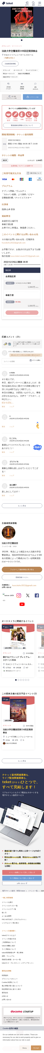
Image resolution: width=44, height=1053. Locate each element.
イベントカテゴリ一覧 (10, 906)
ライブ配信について (9, 949)
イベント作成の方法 (9, 939)
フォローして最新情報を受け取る (22, 569)
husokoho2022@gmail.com (13, 242)
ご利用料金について (9, 942)
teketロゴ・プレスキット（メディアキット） (18, 963)
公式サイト (8, 596)
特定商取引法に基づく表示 (11, 989)
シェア (11, 406)
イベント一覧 (33, 891)
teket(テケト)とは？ (9, 935)
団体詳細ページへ (22, 577)
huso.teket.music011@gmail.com (24, 256)
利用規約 (5, 975)
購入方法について (35, 173)
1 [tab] (21, 40)
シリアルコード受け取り (10, 923)
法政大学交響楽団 (10, 543)
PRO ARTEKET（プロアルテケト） (14, 919)
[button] (16, 680)
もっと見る (22, 506)
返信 (3, 406)
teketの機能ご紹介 (8, 946)
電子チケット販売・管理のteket (13, 891)
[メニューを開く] (39, 3)
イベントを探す (7, 902)
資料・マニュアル (8, 956)
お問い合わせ (6, 999)
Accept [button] (36, 1048)
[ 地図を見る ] (9, 58)
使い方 (4, 912)
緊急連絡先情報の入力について (22, 125)
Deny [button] (25, 1048)
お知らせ (5, 996)
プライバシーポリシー (10, 979)
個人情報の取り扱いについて (12, 986)
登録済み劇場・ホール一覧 (11, 959)
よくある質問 (6, 916)
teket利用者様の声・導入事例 (12, 952)
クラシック (6, 46)
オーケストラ (17, 46)
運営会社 (5, 993)
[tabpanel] (22, 22)
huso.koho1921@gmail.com (24, 585)
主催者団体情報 (10, 64)
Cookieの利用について (10, 982)
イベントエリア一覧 (9, 909)
